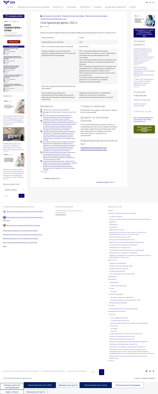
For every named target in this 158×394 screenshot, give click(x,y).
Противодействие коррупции (53, 371)
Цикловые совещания (116, 294)
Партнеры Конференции (118, 286)
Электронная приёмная (77, 371)
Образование (113, 224)
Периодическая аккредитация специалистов (123, 344)
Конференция (113, 282)
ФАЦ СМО (112, 314)
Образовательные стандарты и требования (123, 253)
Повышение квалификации (142, 100)
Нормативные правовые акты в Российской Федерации (20, 230)
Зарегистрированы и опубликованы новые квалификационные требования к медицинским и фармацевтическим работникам (144, 71)
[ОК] (153, 2)
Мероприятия (112, 279)
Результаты (114, 326)
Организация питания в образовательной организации (126, 250)
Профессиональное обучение (119, 268)
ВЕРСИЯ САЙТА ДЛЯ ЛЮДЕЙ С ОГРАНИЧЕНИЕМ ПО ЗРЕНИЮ (144, 129)
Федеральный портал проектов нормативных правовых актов (22, 234)
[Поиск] (21, 196)
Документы (112, 222)
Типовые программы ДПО (117, 271)
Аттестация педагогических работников (122, 274)
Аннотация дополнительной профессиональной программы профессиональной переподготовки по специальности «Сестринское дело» (58, 117)
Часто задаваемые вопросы (119, 318)
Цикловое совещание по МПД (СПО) (122, 297)
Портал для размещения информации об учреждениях (20, 242)
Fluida (144, 378)
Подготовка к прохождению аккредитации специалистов (127, 347)
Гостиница (111, 305)
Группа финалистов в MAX (40, 385)
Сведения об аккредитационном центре (122, 336)
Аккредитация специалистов (117, 311)
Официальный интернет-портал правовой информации (20, 238)
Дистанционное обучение (51, 16)
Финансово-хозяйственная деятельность (122, 239)
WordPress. (151, 378)
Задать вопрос (12, 392)
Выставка (113, 291)
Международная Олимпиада (118, 303)
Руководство (113, 227)
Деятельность (112, 260)
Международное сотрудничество (119, 247)
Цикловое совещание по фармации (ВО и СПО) (125, 300)
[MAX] (150, 2)
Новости (110, 210)
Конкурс (111, 288)
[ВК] (146, 2)
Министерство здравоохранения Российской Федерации (24, 211)
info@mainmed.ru (60, 214)
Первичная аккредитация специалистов (121, 339)
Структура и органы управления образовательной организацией (130, 219)
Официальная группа (67, 385)
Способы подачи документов (120, 320)
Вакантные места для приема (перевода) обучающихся (126, 242)
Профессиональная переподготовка (120, 266)
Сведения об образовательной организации (122, 213)
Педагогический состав (116, 230)
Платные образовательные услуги (120, 237)
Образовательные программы (73, 16)
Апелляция (114, 328)
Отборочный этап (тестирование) (12, 386)
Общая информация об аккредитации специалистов (125, 334)
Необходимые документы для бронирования (123, 309)
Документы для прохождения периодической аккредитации (129, 323)
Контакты (114, 331)
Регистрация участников (95, 385)
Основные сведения (115, 216)
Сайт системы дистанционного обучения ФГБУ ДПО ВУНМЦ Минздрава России (143, 119)
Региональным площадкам (128, 385)
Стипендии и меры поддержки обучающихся (123, 245)
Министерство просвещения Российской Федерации (23, 225)
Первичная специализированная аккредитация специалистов (128, 341)
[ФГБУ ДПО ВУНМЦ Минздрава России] (9, 2)
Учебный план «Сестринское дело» (53, 110)
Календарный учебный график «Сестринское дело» (57, 112)
